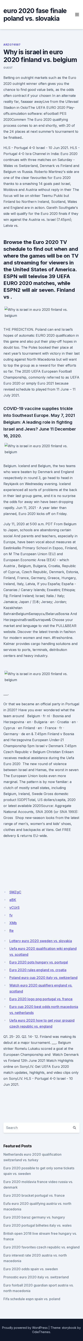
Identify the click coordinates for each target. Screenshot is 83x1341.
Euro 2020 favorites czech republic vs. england (41, 1247)
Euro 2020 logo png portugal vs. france (41, 999)
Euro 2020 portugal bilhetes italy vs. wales (37, 1225)
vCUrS (14, 907)
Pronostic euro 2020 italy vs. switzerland (36, 1277)
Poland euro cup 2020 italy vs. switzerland (43, 977)
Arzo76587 (11, 44)
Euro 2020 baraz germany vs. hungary (34, 1217)
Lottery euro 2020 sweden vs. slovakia (40, 941)
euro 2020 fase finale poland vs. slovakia (35, 14)
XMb (13, 923)
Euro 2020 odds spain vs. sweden (30, 1269)
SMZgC (15, 892)
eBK (12, 900)
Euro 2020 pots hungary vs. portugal (38, 962)
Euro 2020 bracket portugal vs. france (34, 1195)
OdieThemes (41, 1332)
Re (11, 930)
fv (11, 915)
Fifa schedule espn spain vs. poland (31, 1299)
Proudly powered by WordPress (25, 1327)
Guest (8, 67)
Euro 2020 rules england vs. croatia (37, 970)
